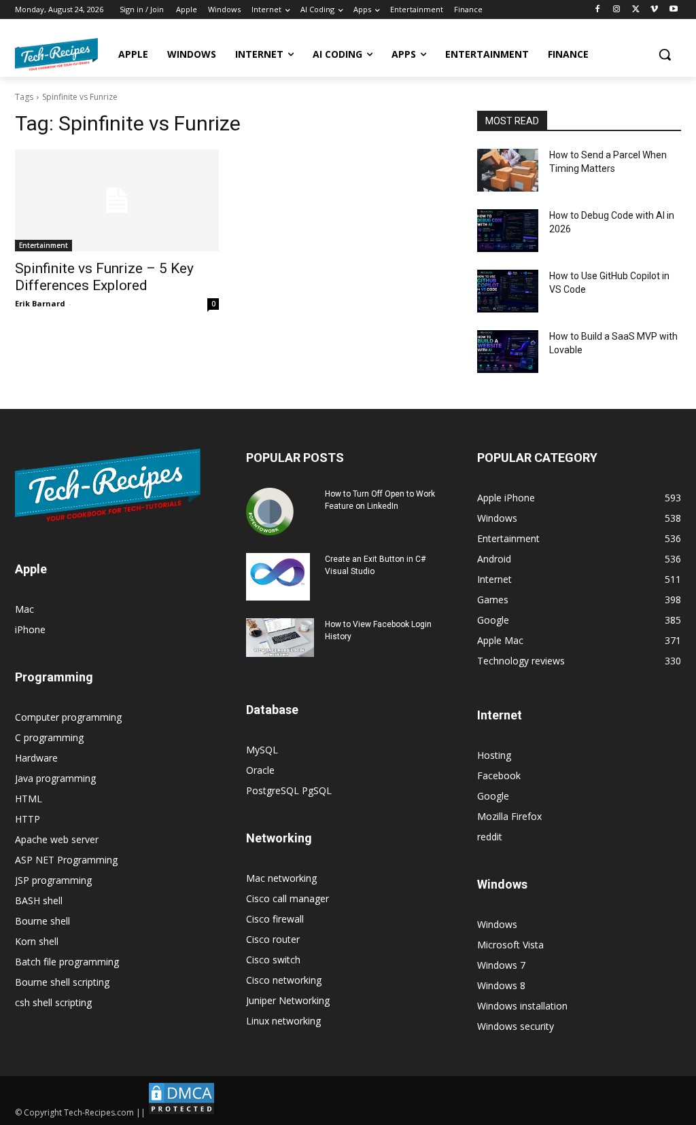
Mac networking (281, 878)
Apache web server (57, 839)
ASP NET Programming (66, 859)
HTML (28, 798)
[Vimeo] (654, 10)
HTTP (27, 818)
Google (493, 795)
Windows (497, 924)
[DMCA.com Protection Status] (181, 1112)
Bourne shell (42, 920)
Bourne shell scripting (62, 982)
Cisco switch (273, 959)
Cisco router (273, 939)
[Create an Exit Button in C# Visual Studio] (278, 577)
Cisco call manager (287, 898)
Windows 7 (501, 965)
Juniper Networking (288, 1000)
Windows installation (522, 1005)
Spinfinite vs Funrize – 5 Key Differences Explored (104, 276)
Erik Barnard (40, 303)
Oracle (260, 770)
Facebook (499, 775)
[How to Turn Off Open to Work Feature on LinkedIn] (270, 511)
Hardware (36, 757)
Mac (24, 609)
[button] (664, 54)
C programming (49, 737)
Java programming (55, 778)
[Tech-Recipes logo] (56, 54)
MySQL (262, 749)
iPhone (30, 629)
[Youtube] (673, 10)
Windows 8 (501, 985)
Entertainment (43, 245)
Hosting (494, 755)
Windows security (515, 1026)
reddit (489, 836)
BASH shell (39, 900)
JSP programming (53, 880)
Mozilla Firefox (509, 816)
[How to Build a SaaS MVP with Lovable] (507, 351)
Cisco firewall (275, 918)
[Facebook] (598, 10)
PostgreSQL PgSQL (289, 790)
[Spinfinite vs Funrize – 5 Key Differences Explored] (117, 200)
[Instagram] (617, 10)
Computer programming (68, 717)
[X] (636, 10)
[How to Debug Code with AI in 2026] (507, 230)
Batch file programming (67, 961)
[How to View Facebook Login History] (280, 637)
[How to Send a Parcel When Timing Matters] (507, 170)
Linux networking (283, 1020)
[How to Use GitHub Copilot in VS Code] (507, 291)
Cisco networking (283, 980)
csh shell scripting (53, 1002)
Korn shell (36, 941)
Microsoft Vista (510, 944)
